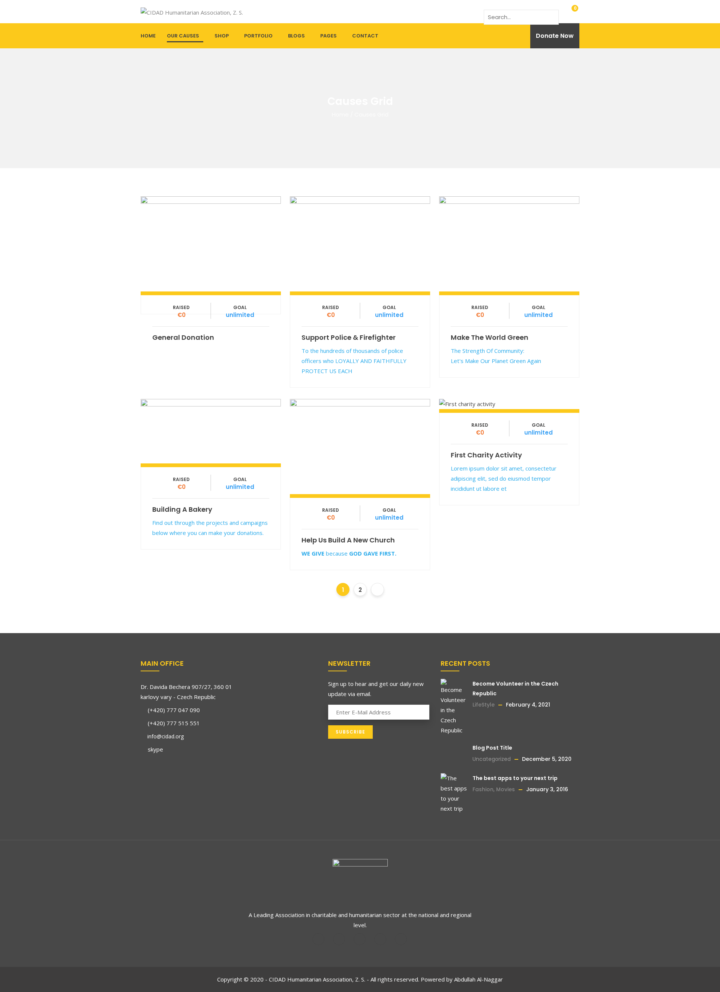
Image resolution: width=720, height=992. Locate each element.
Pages (328, 35)
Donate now (211, 242)
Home (148, 35)
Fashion (483, 789)
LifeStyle (483, 704)
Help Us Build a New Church (348, 540)
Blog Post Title (492, 747)
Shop (221, 35)
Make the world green (489, 337)
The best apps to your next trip (515, 778)
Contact (365, 35)
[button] (570, 12)
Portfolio (258, 35)
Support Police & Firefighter (349, 337)
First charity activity (486, 455)
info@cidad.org (165, 736)
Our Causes (183, 35)
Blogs (296, 35)
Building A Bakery (182, 509)
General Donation (183, 337)
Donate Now (555, 35)
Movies (505, 789)
